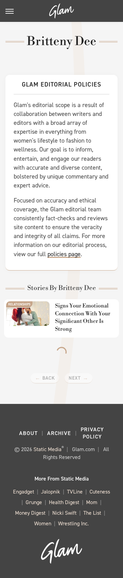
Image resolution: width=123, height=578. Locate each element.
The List (92, 512)
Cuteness (100, 491)
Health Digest (64, 502)
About (28, 433)
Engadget (23, 491)
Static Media (47, 449)
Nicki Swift (64, 512)
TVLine (75, 491)
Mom (91, 502)
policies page (64, 254)
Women (42, 523)
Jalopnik (50, 491)
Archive (59, 433)
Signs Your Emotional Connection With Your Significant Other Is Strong (82, 317)
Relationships (19, 304)
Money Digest (30, 512)
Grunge (34, 502)
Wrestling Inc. (73, 523)
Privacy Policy (92, 433)
